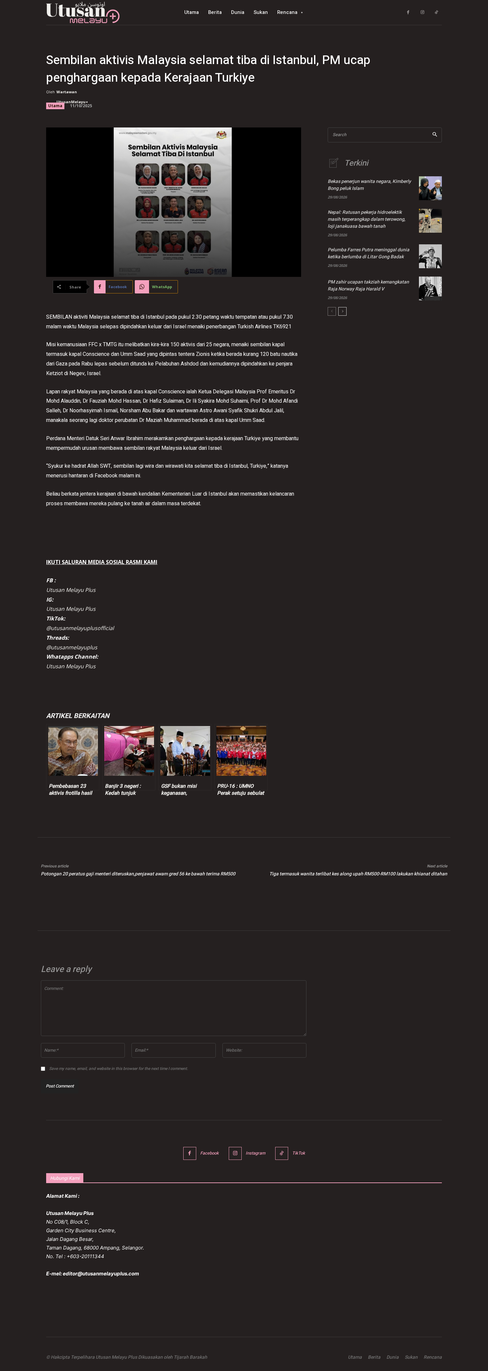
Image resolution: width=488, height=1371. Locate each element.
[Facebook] (408, 12)
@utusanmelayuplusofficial (80, 628)
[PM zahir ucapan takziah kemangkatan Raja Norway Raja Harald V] (430, 288)
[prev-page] (332, 311)
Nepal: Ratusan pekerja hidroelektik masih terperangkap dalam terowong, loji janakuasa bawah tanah (366, 219)
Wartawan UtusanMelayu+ (72, 96)
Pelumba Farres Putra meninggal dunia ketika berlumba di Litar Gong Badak (368, 253)
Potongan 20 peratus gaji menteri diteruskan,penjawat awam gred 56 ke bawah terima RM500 (138, 873)
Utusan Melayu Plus (71, 590)
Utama (55, 106)
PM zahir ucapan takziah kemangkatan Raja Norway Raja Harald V (368, 285)
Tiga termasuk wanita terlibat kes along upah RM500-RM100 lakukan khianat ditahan (358, 873)
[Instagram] (422, 12)
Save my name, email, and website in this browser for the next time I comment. (118, 1069)
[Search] (435, 134)
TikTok (298, 1153)
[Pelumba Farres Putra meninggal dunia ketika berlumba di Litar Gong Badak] (430, 256)
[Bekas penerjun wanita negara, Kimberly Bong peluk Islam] (430, 188)
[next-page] (342, 311)
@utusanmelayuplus (71, 647)
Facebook (209, 1153)
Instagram (255, 1153)
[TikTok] (436, 12)
